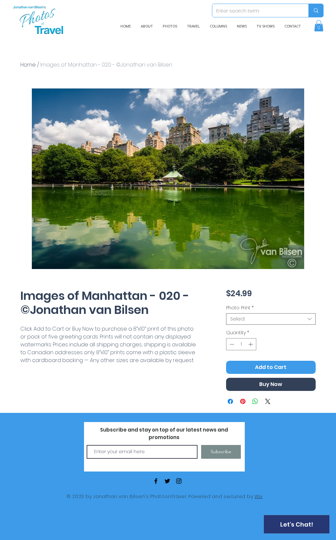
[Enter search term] (315, 10)
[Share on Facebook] (230, 401)
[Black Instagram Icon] (178, 481)
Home (28, 64)
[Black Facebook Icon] (155, 481)
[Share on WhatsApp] (255, 401)
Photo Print (240, 308)
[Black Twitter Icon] (167, 481)
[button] (319, 25)
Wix (258, 496)
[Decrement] (231, 344)
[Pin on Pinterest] (243, 401)
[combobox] (271, 319)
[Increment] (251, 344)
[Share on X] (268, 401)
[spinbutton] (241, 344)
